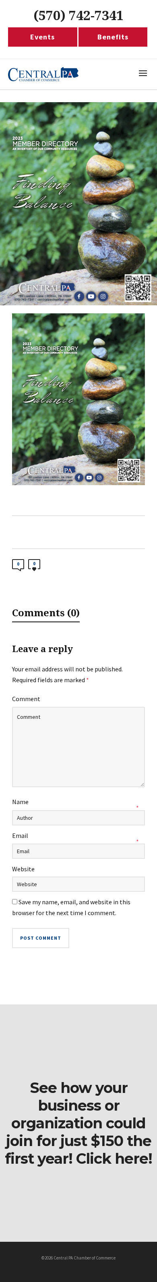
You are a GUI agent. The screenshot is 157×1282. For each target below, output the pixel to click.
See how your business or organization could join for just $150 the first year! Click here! (78, 1123)
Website (23, 869)
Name (20, 802)
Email (20, 835)
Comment (26, 699)
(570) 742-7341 (78, 15)
